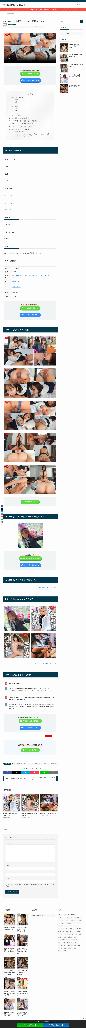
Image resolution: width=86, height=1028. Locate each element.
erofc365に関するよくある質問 (21, 129)
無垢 (65, 937)
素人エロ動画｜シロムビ (14, 5)
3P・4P (60, 915)
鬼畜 (65, 951)
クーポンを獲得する (29, 1025)
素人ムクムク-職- (72, 945)
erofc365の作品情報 (17, 97)
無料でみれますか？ (20, 131)
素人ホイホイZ (62, 945)
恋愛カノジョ (12, 24)
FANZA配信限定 (72, 915)
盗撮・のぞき (61, 939)
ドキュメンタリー (70, 923)
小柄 (33, 26)
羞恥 (65, 948)
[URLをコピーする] (53, 772)
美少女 (60, 948)
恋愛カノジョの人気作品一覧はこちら (45, 663)
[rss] (80, 1)
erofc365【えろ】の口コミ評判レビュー (24, 123)
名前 (7, 865)
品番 (16, 102)
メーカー (17, 104)
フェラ (75, 926)
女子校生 (60, 934)
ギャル (72, 920)
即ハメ (72, 931)
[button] (7, 772)
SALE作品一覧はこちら (55, 1025)
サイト (7, 878)
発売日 (16, 108)
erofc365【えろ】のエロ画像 (20, 118)
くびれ (66, 917)
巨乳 (36, 26)
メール (7, 872)
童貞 (68, 939)
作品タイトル (18, 99)
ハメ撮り (69, 926)
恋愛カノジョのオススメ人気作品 (22, 126)
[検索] (82, 1)
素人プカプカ (74, 939)
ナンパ (78, 923)
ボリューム (17, 111)
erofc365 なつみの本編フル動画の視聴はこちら (26, 121)
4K (5, 26)
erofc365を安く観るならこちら (47, 587)
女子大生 (78, 931)
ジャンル (17, 113)
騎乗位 (60, 951)
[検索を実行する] (81, 21)
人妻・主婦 (78, 928)
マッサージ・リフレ (63, 928)
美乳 (79, 945)
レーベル (17, 106)
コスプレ (79, 920)
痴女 (75, 937)
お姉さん (60, 917)
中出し (29, 26)
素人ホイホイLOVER (72, 942)
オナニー (60, 920)
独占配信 (70, 937)
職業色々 (70, 948)
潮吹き (60, 937)
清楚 (80, 934)
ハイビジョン (19, 26)
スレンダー (61, 923)
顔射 (75, 948)
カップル (67, 920)
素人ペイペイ (61, 942)
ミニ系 (25, 26)
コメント (8, 843)
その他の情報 (18, 115)
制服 (67, 931)
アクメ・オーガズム (11, 26)
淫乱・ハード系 (73, 934)
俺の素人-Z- (61, 931)
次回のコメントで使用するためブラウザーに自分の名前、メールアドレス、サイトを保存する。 (30, 885)
